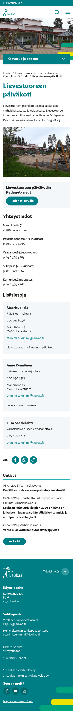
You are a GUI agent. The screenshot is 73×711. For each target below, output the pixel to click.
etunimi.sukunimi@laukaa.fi (25, 338)
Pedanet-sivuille (22, 201)
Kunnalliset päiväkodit (15, 76)
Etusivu (7, 73)
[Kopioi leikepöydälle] (32, 460)
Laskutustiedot (12, 647)
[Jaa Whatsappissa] (23, 460)
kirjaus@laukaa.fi (14, 624)
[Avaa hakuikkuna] (57, 12)
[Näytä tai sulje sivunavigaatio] (63, 59)
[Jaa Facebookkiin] (14, 460)
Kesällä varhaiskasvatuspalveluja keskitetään (35, 490)
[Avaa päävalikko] (68, 12)
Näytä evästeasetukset (18, 701)
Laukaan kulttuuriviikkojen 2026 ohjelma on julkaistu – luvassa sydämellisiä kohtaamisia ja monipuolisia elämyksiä (35, 512)
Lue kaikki (14, 541)
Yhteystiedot (11, 651)
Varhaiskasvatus (49, 73)
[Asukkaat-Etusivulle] (9, 12)
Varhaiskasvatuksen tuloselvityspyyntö (31, 530)
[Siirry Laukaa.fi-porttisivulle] (36, 572)
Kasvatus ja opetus (25, 73)
